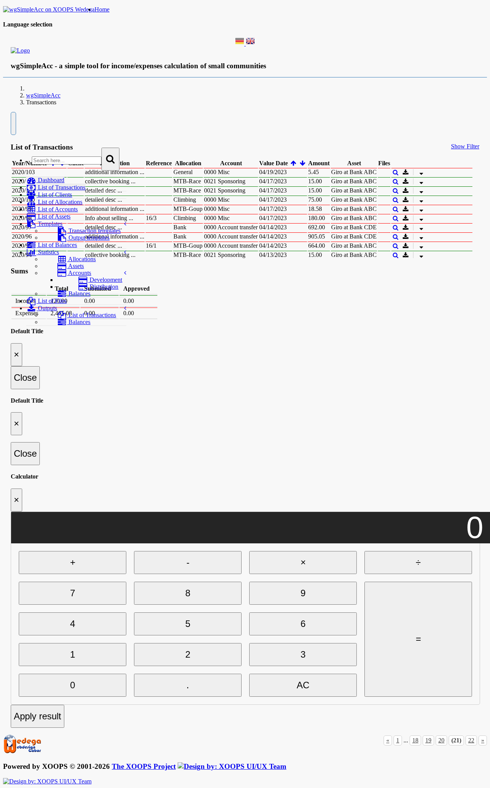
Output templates (88, 237)
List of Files (51, 301)
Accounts (79, 273)
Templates (49, 223)
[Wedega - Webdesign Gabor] (22, 752)
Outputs (46, 308)
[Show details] (396, 172)
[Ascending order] (293, 163)
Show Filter (465, 146)
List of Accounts (57, 209)
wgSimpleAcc (43, 95)
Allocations (81, 259)
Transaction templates (94, 230)
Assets (75, 266)
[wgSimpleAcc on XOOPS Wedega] (49, 9)
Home (102, 9)
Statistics (47, 252)
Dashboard (50, 180)
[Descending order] (303, 163)
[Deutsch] (240, 43)
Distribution (103, 286)
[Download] (415, 172)
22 (471, 740)
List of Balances (56, 245)
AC (303, 685)
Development (105, 279)
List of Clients (54, 194)
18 (415, 740)
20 (441, 740)
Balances (78, 293)
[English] (250, 43)
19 (428, 740)
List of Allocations (59, 202)
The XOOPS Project (144, 766)
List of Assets (53, 216)
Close (25, 377)
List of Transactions (60, 187)
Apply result (37, 716)
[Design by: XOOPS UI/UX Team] (232, 766)
